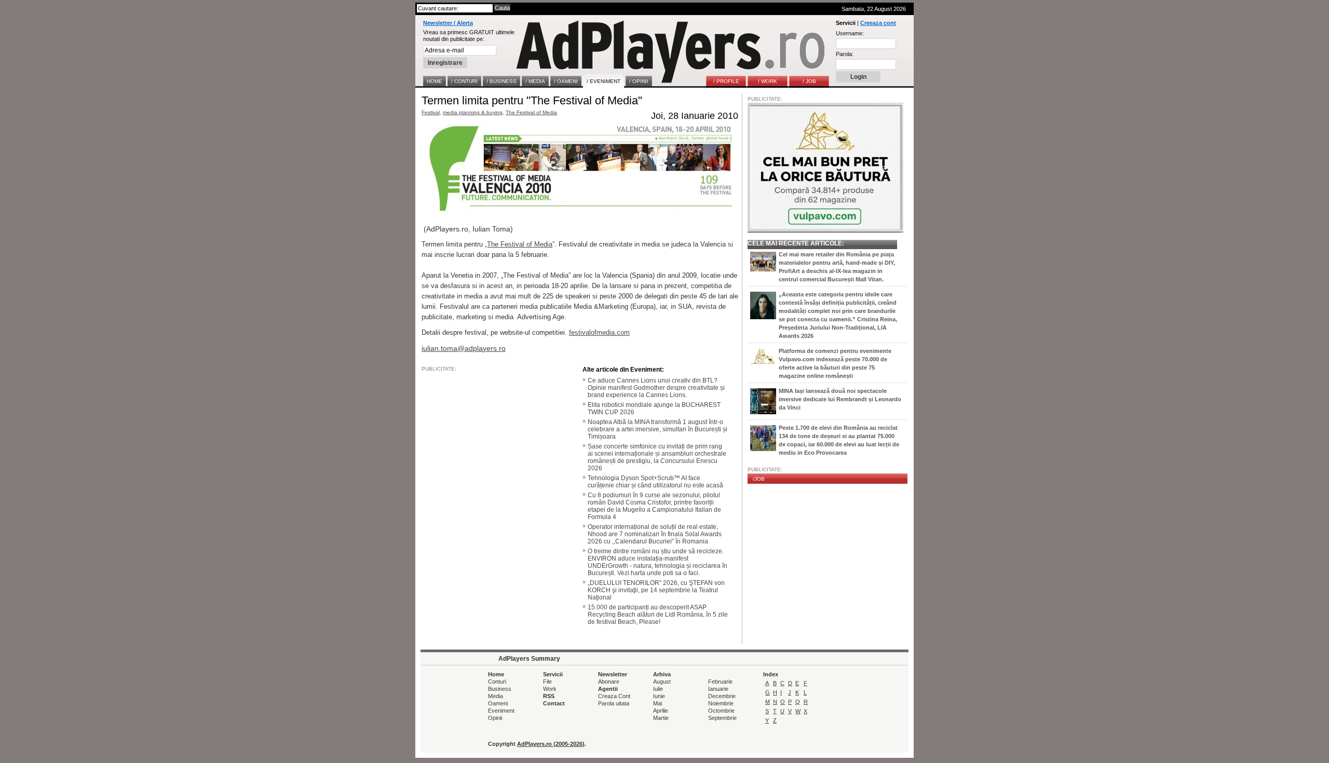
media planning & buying (473, 112)
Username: (850, 33)
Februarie (720, 681)
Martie (661, 718)
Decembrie (722, 696)
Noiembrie (721, 703)
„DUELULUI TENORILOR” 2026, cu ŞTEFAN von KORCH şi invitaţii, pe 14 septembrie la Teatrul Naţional (656, 590)
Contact (554, 703)
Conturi (497, 681)
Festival (431, 112)
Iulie (658, 689)
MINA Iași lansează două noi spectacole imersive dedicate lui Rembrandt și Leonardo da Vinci (840, 399)
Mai (657, 703)
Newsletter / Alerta (448, 23)
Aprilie (660, 710)
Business (499, 689)
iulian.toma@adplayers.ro (464, 348)
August (662, 681)
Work (550, 689)
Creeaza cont (878, 23)
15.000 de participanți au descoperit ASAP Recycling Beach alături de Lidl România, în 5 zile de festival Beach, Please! (658, 614)
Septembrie (722, 718)
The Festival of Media (531, 112)
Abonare (608, 681)
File (547, 681)
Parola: (844, 54)
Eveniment (501, 710)
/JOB (759, 479)
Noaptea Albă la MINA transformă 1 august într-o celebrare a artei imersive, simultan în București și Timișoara (657, 429)
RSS (548, 696)
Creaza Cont (614, 696)
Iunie (659, 696)
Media (495, 696)
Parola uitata (613, 703)
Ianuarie (718, 689)
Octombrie (721, 710)
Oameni (498, 703)
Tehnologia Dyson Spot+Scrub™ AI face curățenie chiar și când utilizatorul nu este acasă (655, 481)
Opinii (495, 718)
